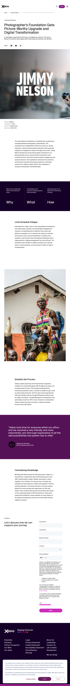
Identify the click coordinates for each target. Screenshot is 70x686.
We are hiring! (52, 655)
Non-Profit (13, 128)
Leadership (51, 642)
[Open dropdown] (67, 6)
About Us (50, 640)
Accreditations (31, 650)
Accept (45, 679)
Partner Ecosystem (12, 645)
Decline (58, 679)
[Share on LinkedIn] (11, 45)
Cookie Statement (32, 645)
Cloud (13, 124)
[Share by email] (16, 45)
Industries (8, 640)
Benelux (11, 122)
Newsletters (51, 650)
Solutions (8, 642)
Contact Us (51, 645)
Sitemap (28, 653)
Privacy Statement (32, 642)
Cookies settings (31, 679)
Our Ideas (8, 650)
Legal (27, 640)
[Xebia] (5, 6)
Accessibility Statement (34, 648)
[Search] (57, 7)
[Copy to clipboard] (20, 45)
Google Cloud (13, 126)
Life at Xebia (52, 648)
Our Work (8, 648)
